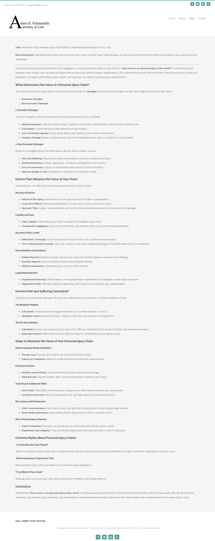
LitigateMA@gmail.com (38, 5)
